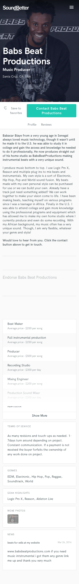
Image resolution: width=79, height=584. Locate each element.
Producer (13, 351)
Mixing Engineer (18, 379)
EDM (10, 477)
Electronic (22, 477)
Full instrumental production (26, 338)
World (29, 481)
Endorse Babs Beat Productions (30, 277)
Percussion (14, 407)
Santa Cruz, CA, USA (17, 76)
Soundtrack (15, 481)
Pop (47, 477)
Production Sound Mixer (23, 393)
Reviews (46, 125)
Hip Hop (37, 477)
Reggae (56, 477)
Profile (32, 125)
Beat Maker (15, 324)
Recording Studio (18, 365)
